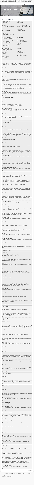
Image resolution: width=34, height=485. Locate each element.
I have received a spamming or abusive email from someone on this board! (23, 32)
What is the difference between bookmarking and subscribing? (23, 44)
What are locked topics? (5, 58)
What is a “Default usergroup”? (21, 27)
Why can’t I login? (4, 25)
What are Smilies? (4, 54)
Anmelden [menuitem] (31, 4)
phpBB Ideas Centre (5, 453)
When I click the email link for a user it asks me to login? (9, 38)
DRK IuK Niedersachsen (12, 10)
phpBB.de (10, 475)
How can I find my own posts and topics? (22, 41)
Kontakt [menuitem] (14, 473)
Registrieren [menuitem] (26, 4)
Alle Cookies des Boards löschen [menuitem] (20, 473)
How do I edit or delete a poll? (5, 44)
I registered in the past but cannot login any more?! (8, 26)
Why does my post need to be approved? (7, 49)
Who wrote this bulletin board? (21, 52)
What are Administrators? (20, 22)
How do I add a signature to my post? (6, 42)
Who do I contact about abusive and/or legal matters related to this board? (24, 54)
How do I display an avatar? (5, 36)
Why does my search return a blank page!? (22, 39)
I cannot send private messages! (21, 30)
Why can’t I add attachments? (5, 46)
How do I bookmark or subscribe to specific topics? (23, 45)
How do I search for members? (21, 40)
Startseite (6, 473)
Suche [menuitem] (4, 15)
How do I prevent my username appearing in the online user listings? (9, 32)
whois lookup (22, 458)
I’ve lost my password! (5, 27)
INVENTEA (10, 476)
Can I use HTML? (4, 53)
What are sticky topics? (5, 57)
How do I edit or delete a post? (6, 41)
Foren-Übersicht (11, 473)
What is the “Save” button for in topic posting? (7, 48)
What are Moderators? (20, 23)
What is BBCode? (4, 52)
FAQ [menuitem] (1, 15)
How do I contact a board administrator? (22, 55)
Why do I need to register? (5, 22)
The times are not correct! (5, 33)
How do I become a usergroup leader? (22, 25)
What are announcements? (5, 56)
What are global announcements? (6, 55)
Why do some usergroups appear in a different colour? (23, 26)
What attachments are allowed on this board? (22, 49)
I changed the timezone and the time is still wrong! (8, 34)
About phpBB (24, 448)
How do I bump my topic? (5, 50)
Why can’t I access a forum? (5, 45)
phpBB (16, 146)
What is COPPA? (4, 23)
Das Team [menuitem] (7, 15)
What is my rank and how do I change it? (7, 37)
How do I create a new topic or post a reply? (7, 40)
